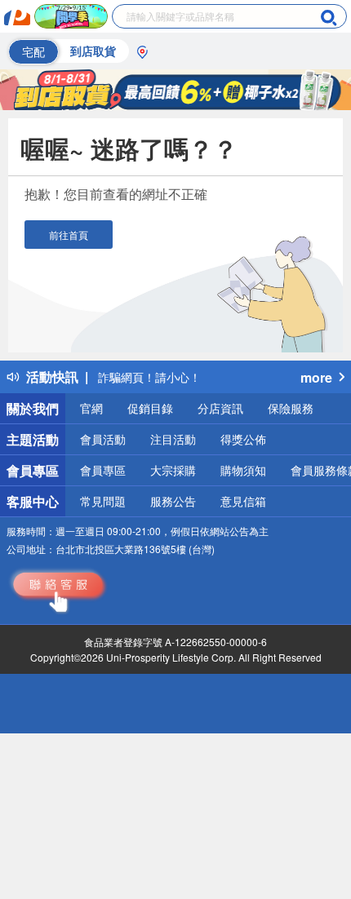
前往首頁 (68, 234)
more (316, 377)
